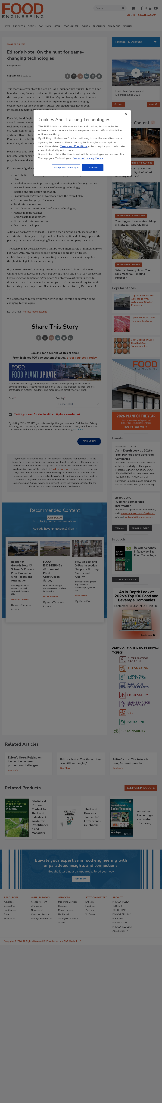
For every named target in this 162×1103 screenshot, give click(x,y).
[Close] (126, 114)
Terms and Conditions (73, 146)
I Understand (93, 167)
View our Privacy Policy (88, 158)
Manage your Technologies (66, 167)
